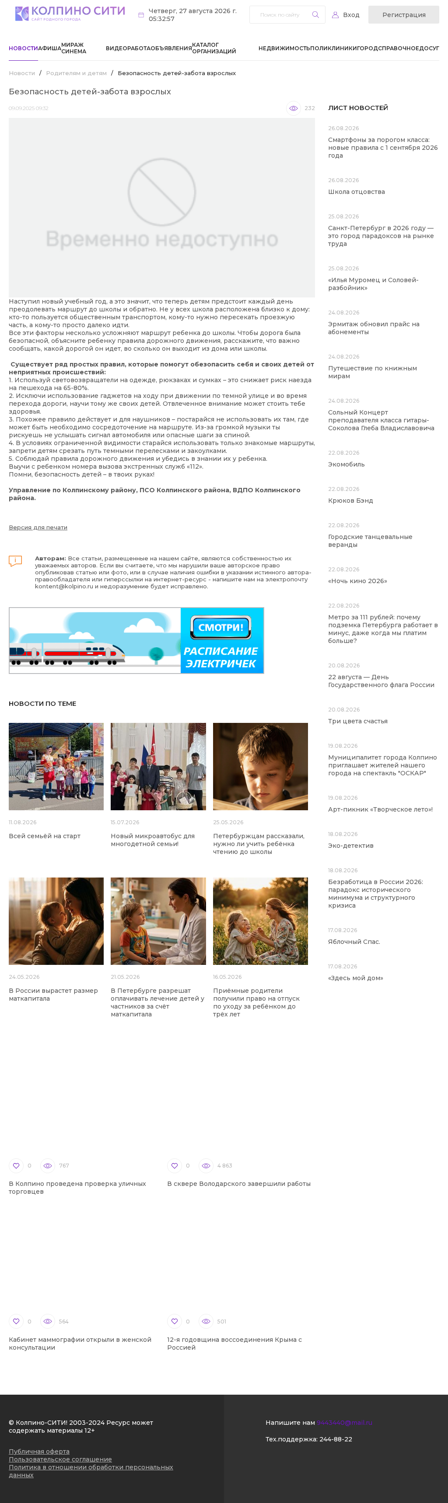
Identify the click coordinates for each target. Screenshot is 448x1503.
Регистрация (404, 15)
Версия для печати (38, 527)
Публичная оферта (39, 1451)
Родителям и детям (76, 72)
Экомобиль (346, 464)
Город (367, 48)
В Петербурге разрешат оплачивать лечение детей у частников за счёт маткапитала (157, 1002)
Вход (351, 15)
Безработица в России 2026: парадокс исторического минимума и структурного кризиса (375, 893)
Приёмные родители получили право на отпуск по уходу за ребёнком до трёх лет (256, 1002)
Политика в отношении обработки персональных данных (91, 1471)
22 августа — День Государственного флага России (381, 681)
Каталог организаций (214, 48)
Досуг (429, 48)
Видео (116, 48)
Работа (138, 48)
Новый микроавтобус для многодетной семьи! (153, 840)
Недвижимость (284, 48)
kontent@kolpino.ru (64, 586)
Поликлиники (333, 48)
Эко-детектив (351, 846)
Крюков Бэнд (350, 500)
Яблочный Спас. (355, 942)
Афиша (49, 48)
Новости (23, 48)
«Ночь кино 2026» (357, 581)
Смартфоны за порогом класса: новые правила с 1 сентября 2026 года (383, 147)
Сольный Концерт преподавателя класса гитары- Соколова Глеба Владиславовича (381, 420)
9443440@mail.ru (344, 1423)
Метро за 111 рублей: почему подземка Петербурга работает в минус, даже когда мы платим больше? (383, 629)
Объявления (171, 48)
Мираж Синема (73, 48)
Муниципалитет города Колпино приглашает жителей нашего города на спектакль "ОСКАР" (382, 765)
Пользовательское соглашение (60, 1459)
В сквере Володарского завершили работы (239, 1184)
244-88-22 (335, 1439)
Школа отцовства (356, 192)
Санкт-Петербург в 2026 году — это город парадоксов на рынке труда (381, 236)
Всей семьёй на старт (44, 836)
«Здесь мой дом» (355, 978)
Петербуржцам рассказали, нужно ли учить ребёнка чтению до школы (258, 844)
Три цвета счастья (358, 721)
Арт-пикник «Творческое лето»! (380, 809)
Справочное (398, 48)
